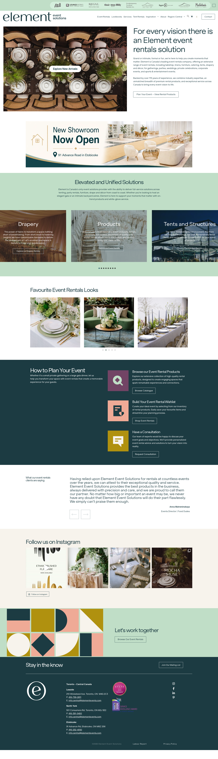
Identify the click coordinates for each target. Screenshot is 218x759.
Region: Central (175, 17)
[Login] (197, 17)
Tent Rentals (138, 17)
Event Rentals (103, 17)
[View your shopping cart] (192, 17)
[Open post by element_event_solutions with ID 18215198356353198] (130, 568)
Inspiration (151, 17)
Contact (208, 17)
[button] (188, 17)
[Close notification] (213, 5)
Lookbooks (117, 17)
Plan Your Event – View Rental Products (156, 94)
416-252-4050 (75, 730)
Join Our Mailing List (171, 665)
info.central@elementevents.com (85, 700)
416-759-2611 (75, 697)
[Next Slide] (131, 502)
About (163, 17)
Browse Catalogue (144, 390)
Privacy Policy (170, 744)
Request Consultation (145, 454)
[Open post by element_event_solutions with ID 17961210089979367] (46, 568)
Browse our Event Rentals (130, 639)
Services (128, 17)
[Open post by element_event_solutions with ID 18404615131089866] (172, 568)
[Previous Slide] (127, 502)
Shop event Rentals (144, 421)
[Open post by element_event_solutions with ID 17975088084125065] (88, 568)
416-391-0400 (75, 713)
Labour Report (140, 744)
